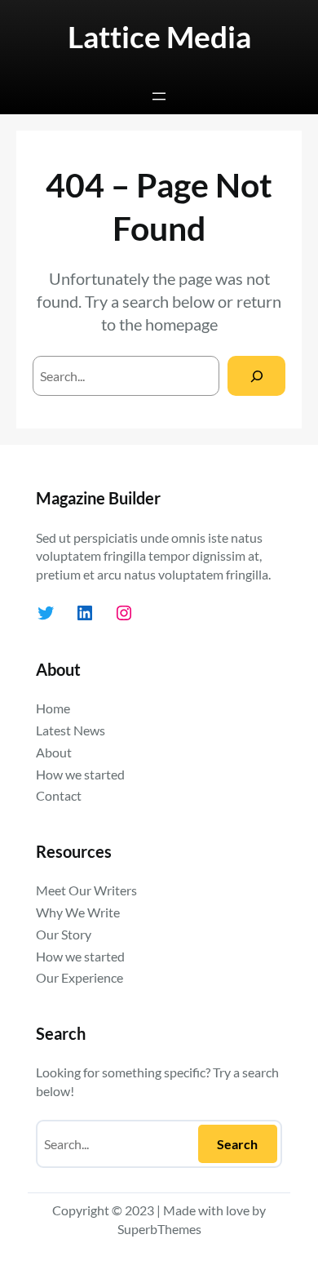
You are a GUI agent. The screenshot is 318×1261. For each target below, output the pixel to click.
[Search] (256, 376)
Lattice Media (159, 37)
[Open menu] (159, 96)
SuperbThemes (159, 1229)
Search (237, 1144)
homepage (181, 324)
